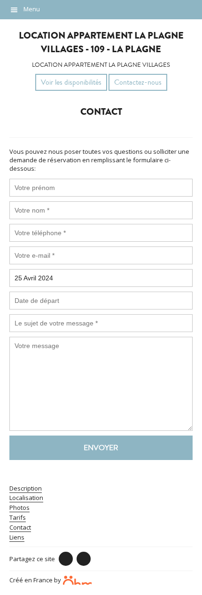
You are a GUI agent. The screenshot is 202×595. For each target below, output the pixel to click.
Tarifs (17, 517)
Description (25, 488)
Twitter (84, 559)
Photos (19, 507)
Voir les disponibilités (71, 82)
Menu (31, 9)
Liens (16, 537)
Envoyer (101, 448)
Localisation (26, 497)
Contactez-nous (138, 82)
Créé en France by (35, 579)
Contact (20, 527)
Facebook (66, 559)
